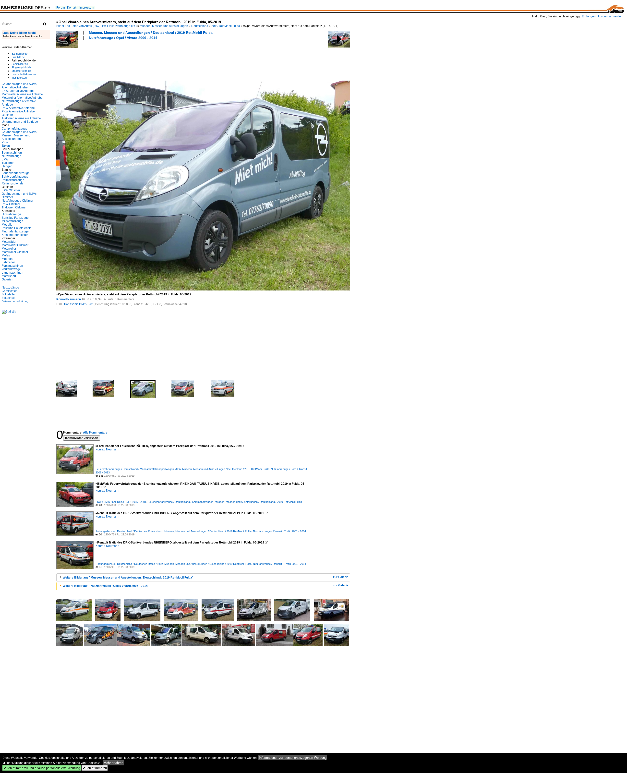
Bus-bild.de (18, 57)
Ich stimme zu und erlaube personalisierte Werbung (41, 768)
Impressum (86, 7)
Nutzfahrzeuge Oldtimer (17, 200)
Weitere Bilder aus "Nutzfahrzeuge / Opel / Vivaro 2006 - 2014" (106, 586)
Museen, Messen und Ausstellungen (164, 26)
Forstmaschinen (12, 265)
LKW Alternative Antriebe (18, 91)
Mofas (6, 255)
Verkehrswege (11, 269)
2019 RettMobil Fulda (225, 26)
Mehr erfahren (113, 763)
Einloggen (589, 16)
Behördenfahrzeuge (15, 176)
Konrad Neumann (68, 299)
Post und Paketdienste (17, 228)
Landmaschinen (12, 272)
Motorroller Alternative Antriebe (22, 97)
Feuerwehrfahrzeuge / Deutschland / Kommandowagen (180, 501)
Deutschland (199, 26)
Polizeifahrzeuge (13, 180)
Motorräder (9, 241)
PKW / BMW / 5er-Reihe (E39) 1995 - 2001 (121, 501)
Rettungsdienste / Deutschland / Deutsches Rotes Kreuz (129, 531)
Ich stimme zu (94, 768)
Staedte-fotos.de (21, 70)
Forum (60, 7)
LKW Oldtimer (11, 190)
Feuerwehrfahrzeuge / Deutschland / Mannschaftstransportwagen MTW (138, 469)
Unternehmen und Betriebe (20, 121)
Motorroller (9, 248)
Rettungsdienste (13, 183)
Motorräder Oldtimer (15, 245)
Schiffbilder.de (20, 63)
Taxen (6, 145)
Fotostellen (9, 294)
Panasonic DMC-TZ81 (79, 304)
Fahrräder (8, 262)
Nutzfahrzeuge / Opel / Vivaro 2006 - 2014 (123, 38)
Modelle (7, 224)
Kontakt (72, 7)
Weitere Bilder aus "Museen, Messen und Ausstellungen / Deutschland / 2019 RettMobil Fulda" (128, 577)
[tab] (203, 577)
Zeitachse (8, 298)
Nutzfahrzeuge (11, 156)
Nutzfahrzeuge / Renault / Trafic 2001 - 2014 (279, 531)
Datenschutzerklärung (15, 301)
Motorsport (9, 276)
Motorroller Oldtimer (15, 252)
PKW (5, 142)
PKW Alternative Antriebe (18, 108)
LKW (5, 159)
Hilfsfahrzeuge (11, 214)
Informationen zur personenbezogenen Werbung (292, 758)
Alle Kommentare (95, 432)
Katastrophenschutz (15, 235)
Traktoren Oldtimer (14, 207)
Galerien (7, 279)
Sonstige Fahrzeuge (15, 217)
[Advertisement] (145, 59)
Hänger (7, 166)
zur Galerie (340, 577)
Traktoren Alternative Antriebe (21, 118)
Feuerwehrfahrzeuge (16, 173)
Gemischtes (9, 291)
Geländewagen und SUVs (19, 132)
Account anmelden (610, 16)
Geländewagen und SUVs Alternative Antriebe (19, 85)
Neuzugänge (10, 287)
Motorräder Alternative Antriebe (22, 94)
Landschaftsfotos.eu (24, 74)
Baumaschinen (12, 152)
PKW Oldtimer (11, 204)
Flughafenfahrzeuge (15, 231)
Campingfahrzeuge (14, 128)
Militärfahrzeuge (12, 221)
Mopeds (7, 259)
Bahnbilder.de (19, 53)
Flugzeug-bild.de (21, 67)
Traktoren (8, 163)
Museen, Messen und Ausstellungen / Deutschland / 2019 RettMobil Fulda (151, 33)
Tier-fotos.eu (19, 77)
